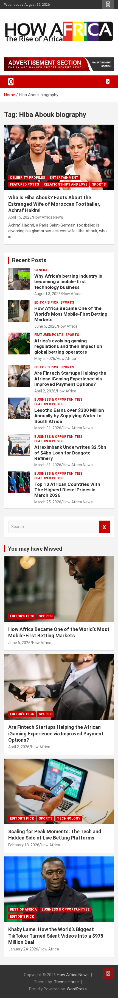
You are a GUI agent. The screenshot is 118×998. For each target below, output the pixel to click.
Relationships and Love (65, 184)
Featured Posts (24, 184)
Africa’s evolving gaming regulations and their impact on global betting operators (68, 346)
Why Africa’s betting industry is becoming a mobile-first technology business (68, 281)
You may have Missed (35, 548)
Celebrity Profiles (27, 178)
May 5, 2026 (44, 358)
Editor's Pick (46, 302)
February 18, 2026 (23, 845)
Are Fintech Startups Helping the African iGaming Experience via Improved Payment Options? (70, 378)
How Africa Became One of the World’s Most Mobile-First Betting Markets (70, 314)
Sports (99, 184)
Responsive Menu (108, 4)
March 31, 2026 (47, 428)
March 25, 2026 (47, 502)
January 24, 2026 (23, 949)
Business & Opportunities (58, 399)
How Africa (72, 294)
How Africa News (48, 217)
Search (104, 527)
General (41, 270)
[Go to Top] (108, 973)
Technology (68, 818)
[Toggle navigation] (11, 81)
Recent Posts (29, 260)
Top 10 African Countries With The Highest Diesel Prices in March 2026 (67, 490)
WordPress (77, 989)
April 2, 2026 (44, 391)
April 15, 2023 (20, 217)
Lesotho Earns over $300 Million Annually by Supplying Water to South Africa (69, 415)
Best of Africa (23, 909)
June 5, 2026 (45, 326)
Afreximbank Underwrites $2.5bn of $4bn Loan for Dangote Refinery (70, 452)
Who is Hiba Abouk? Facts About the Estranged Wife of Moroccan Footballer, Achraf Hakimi (54, 204)
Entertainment (64, 178)
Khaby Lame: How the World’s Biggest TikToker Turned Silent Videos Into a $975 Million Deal (55, 935)
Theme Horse (66, 981)
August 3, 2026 (47, 294)
